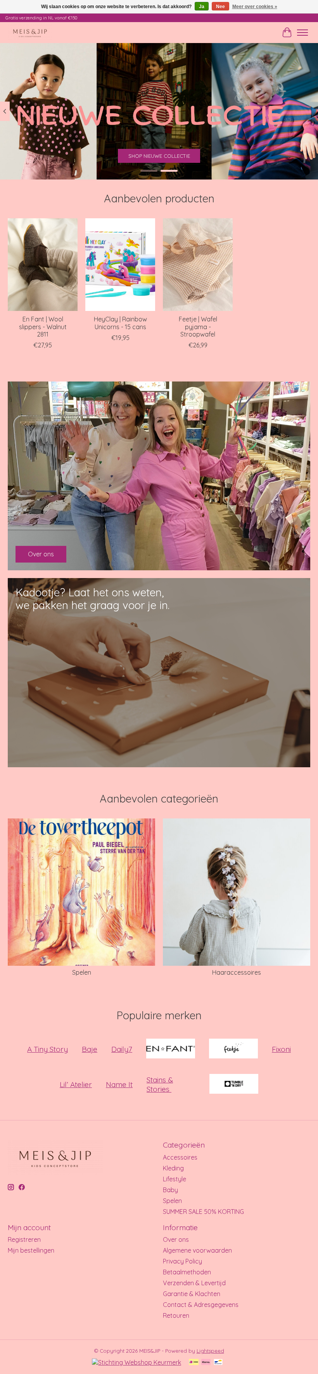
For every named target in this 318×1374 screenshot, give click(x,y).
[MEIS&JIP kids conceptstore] (30, 32)
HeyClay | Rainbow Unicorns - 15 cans (120, 322)
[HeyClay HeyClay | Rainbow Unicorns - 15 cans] (120, 264)
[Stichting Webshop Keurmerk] (136, 1362)
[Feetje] (233, 1049)
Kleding (173, 1168)
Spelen (81, 972)
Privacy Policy (182, 1261)
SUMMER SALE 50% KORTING (203, 1211)
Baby (170, 1190)
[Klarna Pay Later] (206, 1362)
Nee (220, 6)
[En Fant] (171, 1049)
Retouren (176, 1315)
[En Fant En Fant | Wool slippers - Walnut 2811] (43, 264)
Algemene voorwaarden (197, 1250)
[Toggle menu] (302, 32)
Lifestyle (174, 1179)
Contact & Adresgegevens (200, 1304)
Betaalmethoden (187, 1272)
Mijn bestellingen (31, 1250)
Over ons (176, 1239)
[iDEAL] (194, 1362)
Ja (201, 6)
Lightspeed (210, 1351)
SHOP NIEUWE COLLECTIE (159, 156)
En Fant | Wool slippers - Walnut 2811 (43, 326)
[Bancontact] (218, 1362)
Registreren (24, 1239)
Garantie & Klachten (191, 1294)
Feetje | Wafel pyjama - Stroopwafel (198, 326)
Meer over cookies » (254, 6)
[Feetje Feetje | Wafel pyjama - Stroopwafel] (198, 264)
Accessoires (180, 1157)
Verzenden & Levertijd (194, 1283)
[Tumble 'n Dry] (234, 1084)
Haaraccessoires (236, 972)
